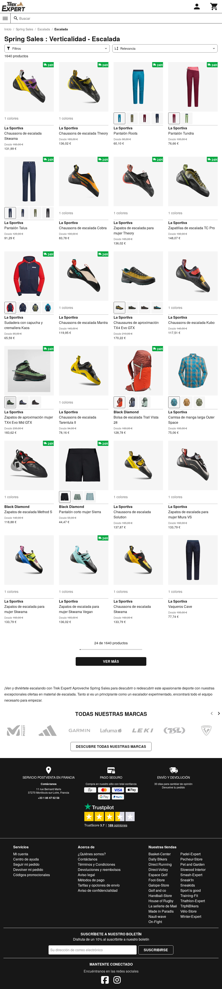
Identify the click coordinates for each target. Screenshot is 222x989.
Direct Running (160, 864)
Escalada (44, 29)
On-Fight (155, 921)
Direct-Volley (158, 869)
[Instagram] (117, 981)
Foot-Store (157, 879)
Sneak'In (187, 879)
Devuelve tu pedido (173, 787)
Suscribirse (156, 949)
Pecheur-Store (191, 859)
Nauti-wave (157, 916)
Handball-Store (160, 895)
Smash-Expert (191, 874)
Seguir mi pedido (26, 864)
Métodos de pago (91, 879)
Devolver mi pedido (28, 869)
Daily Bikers (158, 859)
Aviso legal (86, 874)
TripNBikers (189, 905)
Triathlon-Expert (192, 900)
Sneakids (187, 885)
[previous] (212, 714)
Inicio (7, 29)
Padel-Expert (190, 853)
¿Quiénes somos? (92, 853)
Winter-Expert (190, 916)
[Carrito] (214, 6)
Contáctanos (49, 784)
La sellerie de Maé (163, 905)
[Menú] (5, 18)
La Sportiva (13, 127)
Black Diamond (126, 411)
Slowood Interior (193, 869)
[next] (219, 714)
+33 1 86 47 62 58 (48, 798)
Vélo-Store (188, 911)
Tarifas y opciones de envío (99, 885)
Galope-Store (159, 885)
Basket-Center (160, 853)
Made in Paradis (161, 911)
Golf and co (157, 890)
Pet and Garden (192, 864)
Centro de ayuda (26, 859)
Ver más (111, 661)
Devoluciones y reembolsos (99, 869)
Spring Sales (24, 29)
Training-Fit (189, 895)
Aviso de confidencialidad (98, 890)
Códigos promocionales (31, 874)
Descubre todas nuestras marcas (111, 746)
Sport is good (190, 890)
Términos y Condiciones (96, 864)
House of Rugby (161, 900)
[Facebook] (105, 981)
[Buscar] (15, 18)
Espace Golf (158, 874)
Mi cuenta (20, 853)
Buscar (24, 18)
